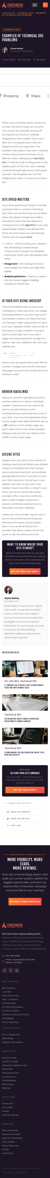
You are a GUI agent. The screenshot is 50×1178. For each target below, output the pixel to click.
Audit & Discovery (10, 995)
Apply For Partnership (12, 1138)
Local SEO (6, 992)
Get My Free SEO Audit (25, 571)
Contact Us (7, 1153)
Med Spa (6, 1088)
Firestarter (8, 13)
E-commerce (8, 1077)
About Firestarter (10, 1130)
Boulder (5, 1111)
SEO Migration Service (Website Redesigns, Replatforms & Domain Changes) (21, 720)
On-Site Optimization (12, 1007)
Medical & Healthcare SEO (14, 1065)
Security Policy (21, 1172)
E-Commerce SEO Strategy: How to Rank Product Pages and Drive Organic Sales (24, 686)
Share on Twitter (19, 818)
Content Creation (10, 1010)
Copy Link (15, 825)
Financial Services (10, 1073)
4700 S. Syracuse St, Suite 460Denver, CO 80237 (20, 961)
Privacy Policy (7, 1172)
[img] (25, 478)
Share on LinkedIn (20, 812)
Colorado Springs (10, 1115)
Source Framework (11, 1134)
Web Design (8, 1038)
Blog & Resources (10, 1145)
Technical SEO (9, 1003)
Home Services (9, 1058)
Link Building (7, 1018)
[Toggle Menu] (34, 5)
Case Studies (8, 1142)
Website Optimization (12, 1042)
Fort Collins (7, 1107)
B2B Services (8, 1084)
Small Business (9, 1080)
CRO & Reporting (10, 1022)
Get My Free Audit (25, 790)
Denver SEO (7, 1103)
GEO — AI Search (10, 999)
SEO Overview (8, 988)
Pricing (5, 1149)
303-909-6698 (12, 955)
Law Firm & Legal (10, 1061)
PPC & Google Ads (10, 1034)
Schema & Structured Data (15, 1014)
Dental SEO (7, 1069)
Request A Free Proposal (25, 901)
